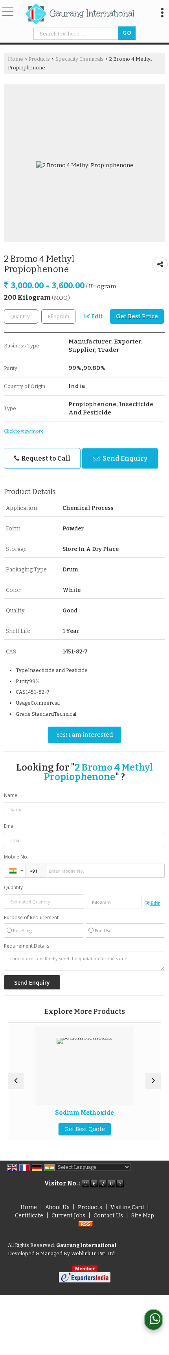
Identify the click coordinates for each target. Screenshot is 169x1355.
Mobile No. (16, 856)
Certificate (29, 1215)
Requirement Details (26, 946)
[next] (153, 1081)
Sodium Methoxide (62, 1112)
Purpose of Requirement (31, 917)
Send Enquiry (124, 458)
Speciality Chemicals (79, 59)
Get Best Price (137, 316)
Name (10, 795)
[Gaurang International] (80, 14)
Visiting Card (127, 1207)
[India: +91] (15, 871)
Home (15, 59)
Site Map (142, 1215)
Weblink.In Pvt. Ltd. (93, 1253)
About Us (57, 1207)
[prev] (16, 1081)
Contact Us (108, 1215)
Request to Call (45, 458)
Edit (96, 316)
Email (10, 826)
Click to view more (24, 431)
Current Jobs (68, 1215)
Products (39, 59)
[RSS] (86, 1224)
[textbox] (77, 34)
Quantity (13, 887)
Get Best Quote (63, 1129)
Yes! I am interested (84, 734)
